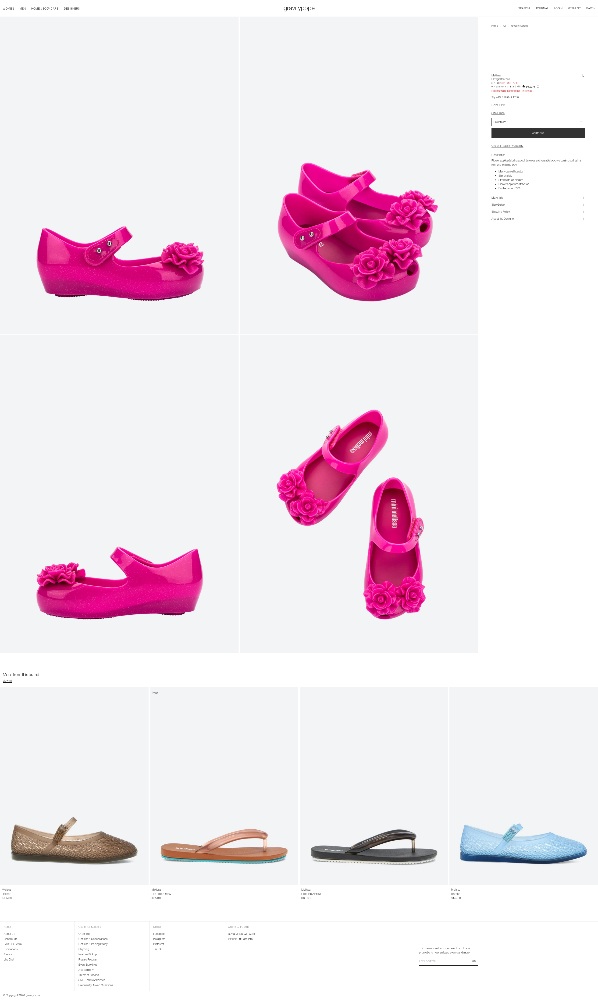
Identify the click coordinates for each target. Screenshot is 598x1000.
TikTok (157, 949)
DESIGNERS (72, 8)
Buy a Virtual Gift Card (241, 933)
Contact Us (10, 939)
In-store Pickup (87, 954)
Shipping (83, 949)
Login (558, 8)
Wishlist (574, 8)
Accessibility (86, 969)
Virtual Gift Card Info (240, 939)
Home (494, 25)
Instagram (159, 939)
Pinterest (158, 944)
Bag (590, 8)
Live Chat (9, 959)
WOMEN (8, 8)
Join (473, 961)
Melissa (496, 75)
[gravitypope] (299, 8)
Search (524, 8)
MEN (23, 8)
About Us (9, 933)
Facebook (159, 933)
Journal (542, 8)
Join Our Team (13, 944)
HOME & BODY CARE (44, 8)
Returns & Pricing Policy (93, 944)
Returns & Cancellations (93, 939)
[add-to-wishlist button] (584, 76)
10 (17, 894)
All (504, 25)
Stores (8, 954)
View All (7, 680)
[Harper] (74, 786)
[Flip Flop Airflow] (373, 786)
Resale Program (88, 959)
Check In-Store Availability (507, 145)
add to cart (538, 133)
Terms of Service (88, 975)
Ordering (83, 933)
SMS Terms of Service (91, 980)
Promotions (11, 949)
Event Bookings (87, 964)
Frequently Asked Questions (95, 985)
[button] (538, 87)
